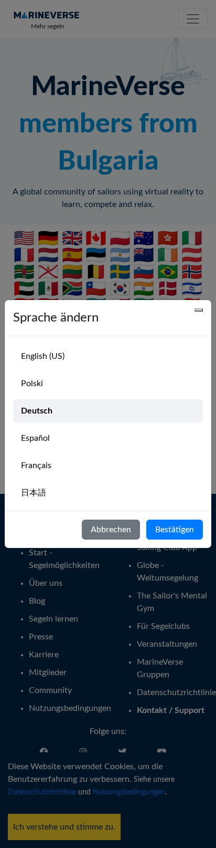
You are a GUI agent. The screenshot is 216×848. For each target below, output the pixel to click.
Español (35, 438)
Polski (32, 383)
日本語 (33, 493)
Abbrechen (111, 529)
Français (36, 465)
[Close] (199, 310)
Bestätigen (174, 529)
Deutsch (36, 411)
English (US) (42, 356)
